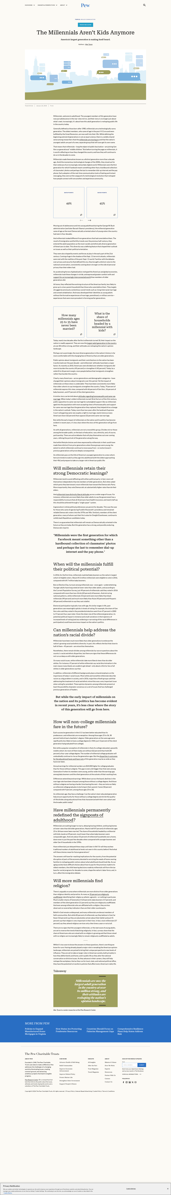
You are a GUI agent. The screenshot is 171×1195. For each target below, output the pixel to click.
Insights (91, 1059)
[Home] (42, 1054)
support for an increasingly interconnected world (72, 277)
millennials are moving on (89, 140)
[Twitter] (132, 1082)
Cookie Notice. (8, 1193)
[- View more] (81, 334)
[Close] (168, 1189)
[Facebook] (123, 1082)
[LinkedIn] (130, 1082)
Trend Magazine (85, 24)
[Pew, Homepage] (85, 5)
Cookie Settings (131, 1188)
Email (123, 1061)
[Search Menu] (144, 5)
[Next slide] (89, 220)
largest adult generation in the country (101, 343)
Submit (141, 1065)
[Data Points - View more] (81, 214)
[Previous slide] (81, 220)
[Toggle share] (145, 113)
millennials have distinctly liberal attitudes (73, 494)
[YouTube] (135, 1082)
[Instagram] (126, 1082)
